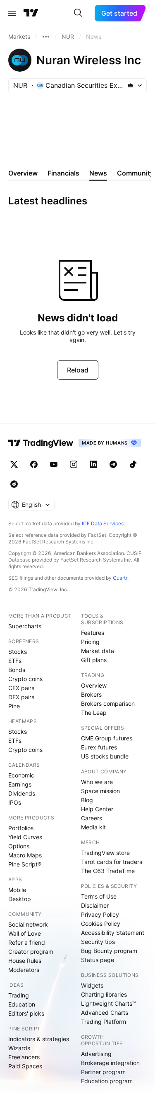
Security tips (98, 941)
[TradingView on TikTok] (133, 464)
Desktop (19, 898)
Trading (18, 995)
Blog (87, 799)
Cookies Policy (100, 923)
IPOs (14, 802)
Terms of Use (99, 896)
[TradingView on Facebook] (34, 464)
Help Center (97, 808)
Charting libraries (104, 994)
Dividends (21, 793)
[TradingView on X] (14, 464)
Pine (14, 705)
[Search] (78, 13)
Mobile (17, 889)
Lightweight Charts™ (108, 1003)
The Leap (94, 712)
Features (92, 632)
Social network (28, 924)
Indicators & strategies (38, 1038)
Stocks (17, 651)
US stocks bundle (105, 756)
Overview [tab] (23, 173)
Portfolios (20, 827)
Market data (97, 650)
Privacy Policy (100, 914)
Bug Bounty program (109, 950)
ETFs (14, 660)
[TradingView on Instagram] (73, 464)
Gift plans (94, 659)
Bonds (16, 669)
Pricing (90, 641)
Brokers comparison (108, 703)
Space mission (100, 790)
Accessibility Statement (112, 932)
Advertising (96, 1053)
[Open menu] (12, 13)
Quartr (120, 578)
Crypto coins (25, 678)
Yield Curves (25, 836)
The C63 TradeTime (108, 870)
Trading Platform (103, 1021)
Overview (94, 685)
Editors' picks (26, 1013)
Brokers (91, 694)
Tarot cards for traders (111, 861)
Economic (21, 775)
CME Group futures (106, 738)
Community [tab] (135, 173)
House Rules (24, 960)
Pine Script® (24, 864)
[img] (130, 85)
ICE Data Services (103, 523)
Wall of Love (24, 933)
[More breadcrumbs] (46, 36)
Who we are (97, 781)
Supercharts (24, 626)
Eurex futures (99, 747)
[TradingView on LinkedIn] (93, 464)
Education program (107, 1080)
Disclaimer (95, 905)
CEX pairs (21, 687)
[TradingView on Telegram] (113, 464)
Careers (91, 818)
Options (18, 846)
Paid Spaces (25, 1066)
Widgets (92, 985)
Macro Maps (25, 855)
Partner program (103, 1071)
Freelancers (24, 1057)
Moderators (23, 969)
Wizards (19, 1047)
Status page (97, 959)
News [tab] (98, 173)
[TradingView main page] (31, 13)
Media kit (93, 827)
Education (21, 1004)
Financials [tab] (63, 173)
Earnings (19, 784)
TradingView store (105, 852)
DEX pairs (21, 696)
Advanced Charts (104, 1012)
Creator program (30, 951)
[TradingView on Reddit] (14, 484)
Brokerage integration (110, 1062)
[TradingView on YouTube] (54, 464)
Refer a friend (26, 942)
